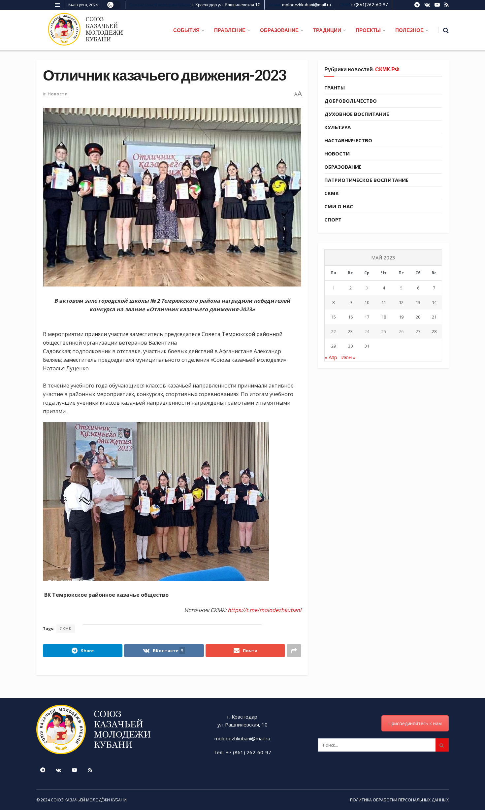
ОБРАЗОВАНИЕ (279, 30)
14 (434, 302)
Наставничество (348, 140)
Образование (343, 166)
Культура (337, 127)
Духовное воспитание (356, 114)
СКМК (66, 628)
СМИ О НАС (338, 206)
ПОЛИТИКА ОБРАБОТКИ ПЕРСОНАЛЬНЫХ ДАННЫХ (399, 800)
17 (367, 317)
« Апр (331, 357)
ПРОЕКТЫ (368, 30)
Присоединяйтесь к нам (415, 723)
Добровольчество (350, 100)
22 (333, 331)
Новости (58, 94)
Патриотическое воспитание (366, 180)
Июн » (348, 357)
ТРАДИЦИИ (327, 30)
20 (418, 317)
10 (367, 302)
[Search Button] (442, 745)
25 (383, 331)
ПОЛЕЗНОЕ (409, 30)
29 (333, 346)
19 (401, 317)
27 (418, 331)
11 (383, 302)
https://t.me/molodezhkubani (264, 610)
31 (367, 346)
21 (434, 317)
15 (333, 317)
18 (383, 317)
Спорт (332, 219)
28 (434, 331)
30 (350, 346)
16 (350, 317)
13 (418, 302)
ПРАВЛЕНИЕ (229, 30)
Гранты (334, 87)
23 (350, 331)
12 (401, 302)
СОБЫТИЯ (186, 30)
